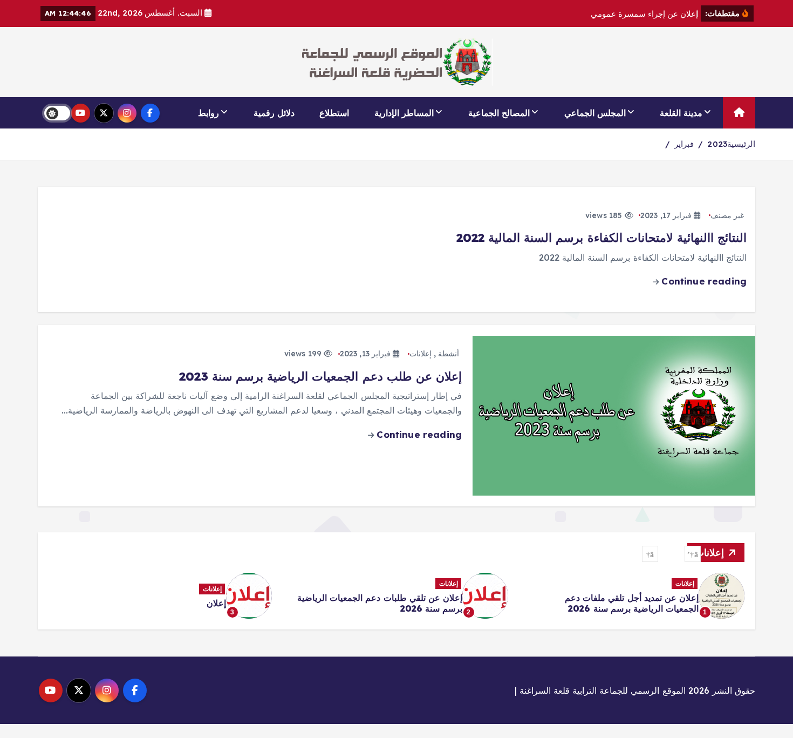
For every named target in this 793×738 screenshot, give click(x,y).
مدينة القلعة (681, 112)
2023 (717, 144)
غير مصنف (727, 215)
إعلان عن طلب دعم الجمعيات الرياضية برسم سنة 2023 (320, 376)
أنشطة (448, 353)
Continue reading (703, 281)
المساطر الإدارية (404, 112)
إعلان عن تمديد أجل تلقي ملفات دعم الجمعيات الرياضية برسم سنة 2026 (632, 603)
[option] (632, 596)
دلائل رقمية (274, 112)
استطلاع (334, 112)
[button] (693, 554)
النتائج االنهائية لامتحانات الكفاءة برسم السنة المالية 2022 (601, 237)
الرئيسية (741, 144)
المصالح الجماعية (499, 112)
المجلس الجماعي (595, 112)
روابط (208, 112)
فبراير (684, 144)
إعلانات (420, 353)
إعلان (216, 603)
